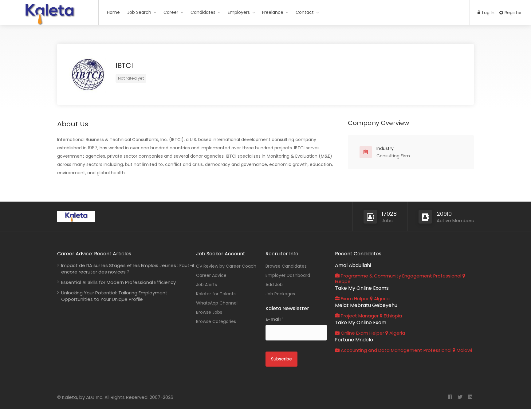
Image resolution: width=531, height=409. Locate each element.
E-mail (275, 319)
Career (170, 12)
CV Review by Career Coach (226, 266)
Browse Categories (216, 321)
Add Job (274, 284)
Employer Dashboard (288, 275)
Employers (239, 12)
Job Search (139, 12)
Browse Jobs (209, 312)
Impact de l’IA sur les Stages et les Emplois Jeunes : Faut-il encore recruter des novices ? (127, 268)
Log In (487, 13)
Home (113, 12)
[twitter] (460, 397)
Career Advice (211, 275)
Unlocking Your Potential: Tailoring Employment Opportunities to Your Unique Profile (114, 295)
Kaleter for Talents (216, 294)
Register (512, 13)
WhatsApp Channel (217, 303)
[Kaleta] (49, 22)
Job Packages (280, 294)
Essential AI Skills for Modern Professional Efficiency (118, 282)
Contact (305, 12)
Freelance (272, 12)
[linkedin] (470, 397)
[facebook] (450, 397)
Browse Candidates (286, 266)
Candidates (203, 12)
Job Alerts (206, 284)
